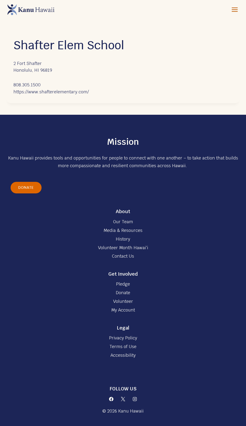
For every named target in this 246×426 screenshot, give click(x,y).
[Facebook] (111, 399)
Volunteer (123, 301)
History (123, 239)
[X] (123, 399)
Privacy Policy (123, 338)
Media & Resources (123, 230)
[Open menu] (234, 9)
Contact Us (123, 256)
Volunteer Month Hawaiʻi (123, 247)
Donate (26, 187)
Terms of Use (123, 346)
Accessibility (123, 355)
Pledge (123, 284)
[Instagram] (134, 399)
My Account (123, 310)
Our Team (123, 221)
